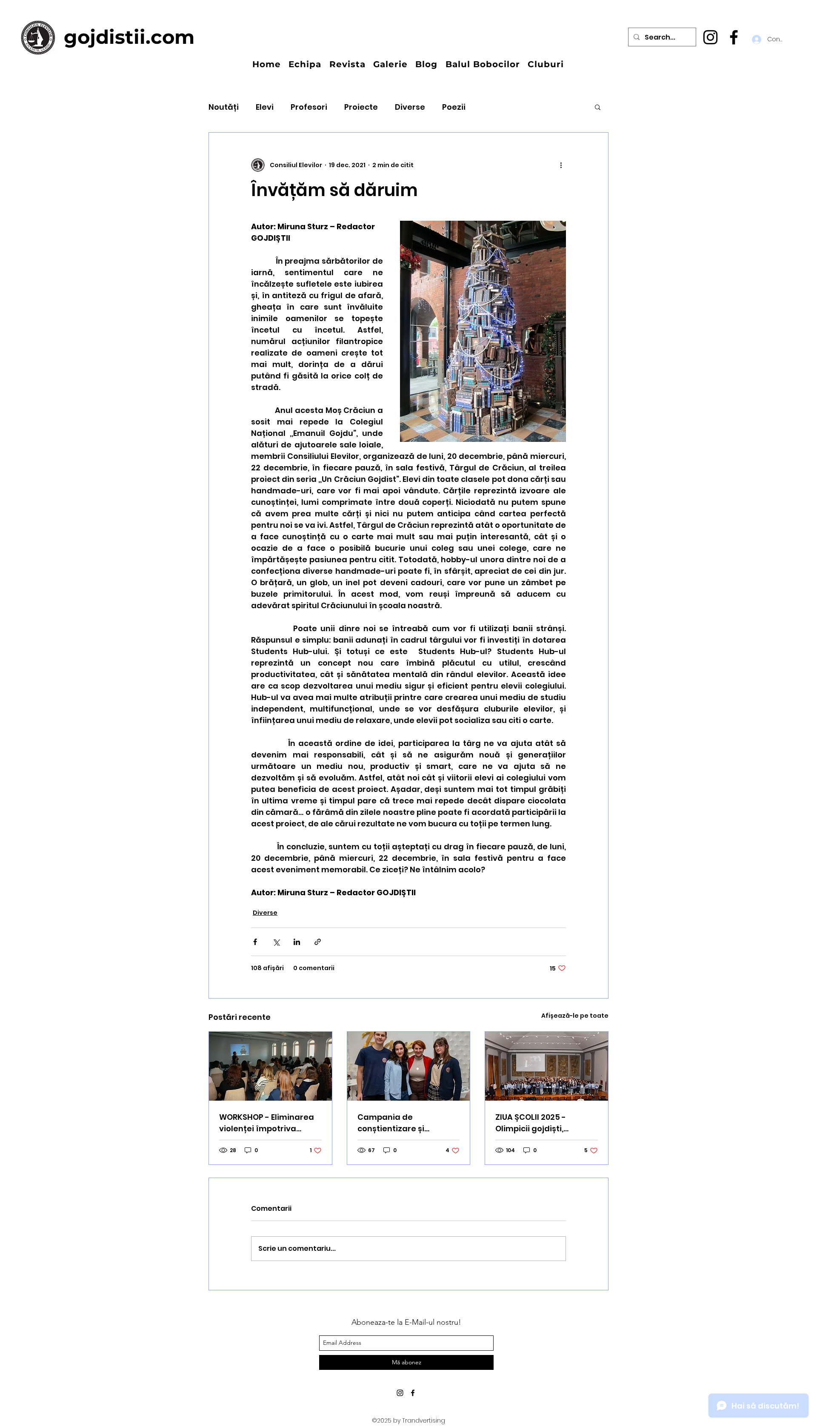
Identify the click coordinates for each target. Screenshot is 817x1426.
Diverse (410, 107)
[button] (598, 106)
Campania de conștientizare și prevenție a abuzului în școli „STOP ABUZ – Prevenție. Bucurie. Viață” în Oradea (407, 1123)
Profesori (309, 107)
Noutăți (224, 107)
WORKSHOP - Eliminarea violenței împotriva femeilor (266, 1123)
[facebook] (733, 37)
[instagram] (710, 37)
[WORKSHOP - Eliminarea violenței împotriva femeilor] (270, 1066)
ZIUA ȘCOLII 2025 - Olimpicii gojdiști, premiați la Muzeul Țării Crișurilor (542, 1123)
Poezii (454, 107)
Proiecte (361, 107)
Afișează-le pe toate (574, 1015)
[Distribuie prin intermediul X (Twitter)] (276, 942)
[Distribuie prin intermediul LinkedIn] (297, 942)
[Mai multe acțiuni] (561, 165)
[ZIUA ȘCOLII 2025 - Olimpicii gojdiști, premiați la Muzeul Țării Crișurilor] (546, 1066)
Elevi (265, 107)
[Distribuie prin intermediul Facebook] (255, 942)
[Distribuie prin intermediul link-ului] (318, 942)
